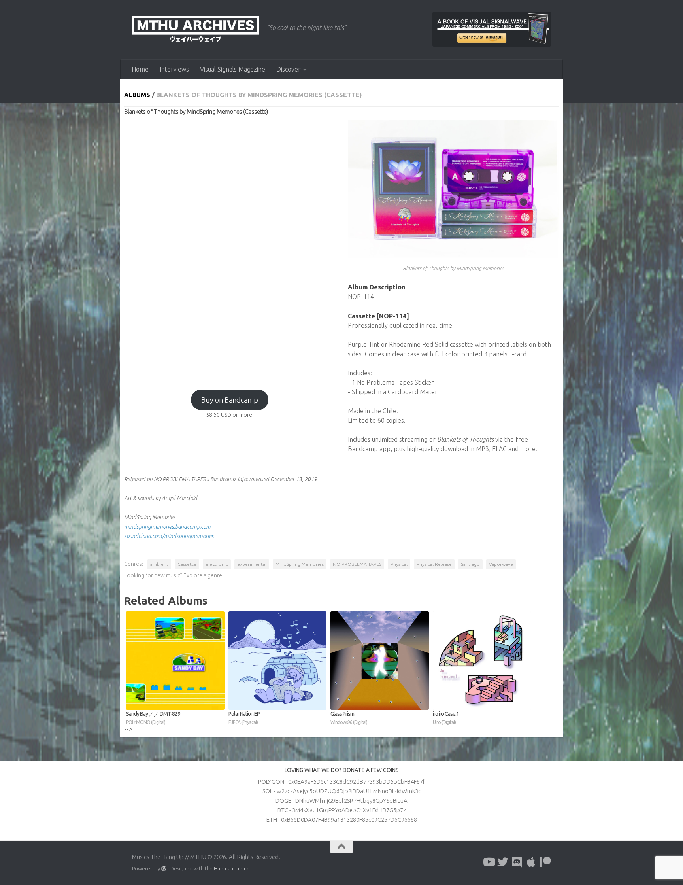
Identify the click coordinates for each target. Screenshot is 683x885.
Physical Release (434, 564)
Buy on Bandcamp (229, 400)
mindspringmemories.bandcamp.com (167, 527)
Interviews (174, 69)
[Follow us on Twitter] (502, 862)
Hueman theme (232, 868)
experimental (251, 564)
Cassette (186, 564)
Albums (137, 94)
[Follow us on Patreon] (545, 862)
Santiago (470, 564)
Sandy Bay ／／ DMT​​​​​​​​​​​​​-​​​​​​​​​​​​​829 (153, 718)
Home (140, 69)
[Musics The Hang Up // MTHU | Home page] (195, 29)
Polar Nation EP (244, 718)
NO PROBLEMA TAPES (357, 564)
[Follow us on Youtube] (488, 862)
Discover (288, 69)
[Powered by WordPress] (163, 868)
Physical (399, 564)
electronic (217, 564)
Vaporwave (501, 564)
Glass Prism (348, 718)
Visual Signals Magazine (232, 69)
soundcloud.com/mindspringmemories (169, 536)
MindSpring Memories (299, 564)
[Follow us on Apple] (531, 862)
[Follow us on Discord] (517, 862)
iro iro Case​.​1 (446, 718)
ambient (159, 564)
